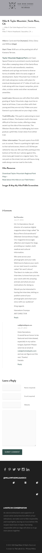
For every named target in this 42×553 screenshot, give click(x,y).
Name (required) (29, 388)
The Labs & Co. (20, 549)
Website (27, 405)
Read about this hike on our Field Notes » (18, 179)
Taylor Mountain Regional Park (15, 58)
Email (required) (29, 396)
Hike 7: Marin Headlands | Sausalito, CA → (17, 31)
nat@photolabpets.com (27, 351)
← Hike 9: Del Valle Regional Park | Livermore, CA (19, 28)
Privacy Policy (31, 549)
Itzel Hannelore (18, 217)
